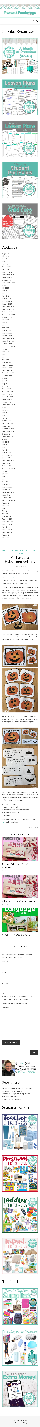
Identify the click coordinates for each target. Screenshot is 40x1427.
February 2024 (7, 333)
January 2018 (7, 394)
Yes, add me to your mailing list (15, 1003)
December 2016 (8, 429)
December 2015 (8, 460)
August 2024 (7, 317)
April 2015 (6, 482)
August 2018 (7, 378)
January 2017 (7, 426)
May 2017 (5, 415)
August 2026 (7, 253)
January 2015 (7, 490)
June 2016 (5, 444)
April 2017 (6, 418)
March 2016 (6, 452)
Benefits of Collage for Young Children (16, 1094)
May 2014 (5, 511)
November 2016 (8, 431)
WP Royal (25, 1423)
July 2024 (5, 320)
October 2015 (7, 466)
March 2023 (6, 362)
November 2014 (8, 495)
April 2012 (6, 527)
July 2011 (5, 537)
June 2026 (5, 259)
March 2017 (6, 421)
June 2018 (5, 381)
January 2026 (7, 272)
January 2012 (7, 529)
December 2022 (8, 370)
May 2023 (5, 357)
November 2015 (8, 463)
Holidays (26, 551)
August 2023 (7, 349)
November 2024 (8, 309)
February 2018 (7, 391)
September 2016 (8, 437)
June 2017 (5, 413)
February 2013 (7, 521)
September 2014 (8, 500)
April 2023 (6, 359)
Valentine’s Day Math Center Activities (20, 901)
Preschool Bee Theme (10, 1096)
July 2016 (5, 442)
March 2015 (6, 484)
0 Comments (33, 827)
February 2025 (7, 301)
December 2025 (8, 275)
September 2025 (8, 283)
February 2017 (7, 423)
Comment (5, 1008)
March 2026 (6, 267)
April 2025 (6, 296)
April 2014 (6, 514)
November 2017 (8, 399)
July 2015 (5, 474)
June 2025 (5, 291)
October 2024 (7, 312)
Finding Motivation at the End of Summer (17, 1088)
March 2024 (6, 330)
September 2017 (8, 405)
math (34, 551)
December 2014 (8, 492)
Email (4, 972)
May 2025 (5, 293)
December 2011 (8, 532)
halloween (16, 551)
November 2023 (8, 341)
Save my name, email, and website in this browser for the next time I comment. (17, 997)
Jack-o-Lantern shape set (15, 578)
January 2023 (7, 367)
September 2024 (8, 314)
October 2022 (7, 375)
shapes (20, 554)
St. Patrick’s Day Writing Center (16, 935)
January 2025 (7, 304)
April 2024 (6, 328)
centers (6, 551)
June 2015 (5, 476)
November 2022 (8, 373)
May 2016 (5, 447)
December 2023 (8, 338)
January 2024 (7, 336)
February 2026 (7, 269)
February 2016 (7, 455)
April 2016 (6, 450)
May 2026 (5, 261)
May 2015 (5, 479)
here (4, 822)
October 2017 (7, 402)
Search (34, 1052)
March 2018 (6, 389)
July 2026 (5, 256)
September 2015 (8, 468)
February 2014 (7, 519)
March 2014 (6, 516)
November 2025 (8, 277)
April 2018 (6, 386)
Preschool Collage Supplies (12, 1091)
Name (5, 961)
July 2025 (5, 288)
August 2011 (7, 535)
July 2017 (5, 410)
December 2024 (8, 306)
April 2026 (6, 264)
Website (5, 983)
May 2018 (5, 383)
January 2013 (7, 524)
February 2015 (7, 487)
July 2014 (5, 506)
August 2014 (7, 503)
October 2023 (7, 344)
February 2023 (7, 365)
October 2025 (7, 280)
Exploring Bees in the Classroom (14, 1099)
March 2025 (6, 298)
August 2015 (7, 471)
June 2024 (5, 322)
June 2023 (5, 354)
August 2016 (7, 439)
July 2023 (5, 352)
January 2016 (7, 458)
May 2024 (5, 325)
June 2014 (5, 508)
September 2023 (8, 346)
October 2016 (7, 434)
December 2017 (8, 397)
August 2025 (7, 285)
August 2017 (7, 407)
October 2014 (7, 498)
